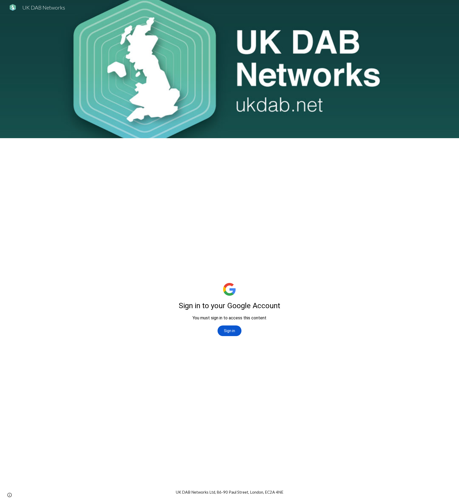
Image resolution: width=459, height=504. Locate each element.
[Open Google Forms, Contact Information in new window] (373, 151)
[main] (229, 492)
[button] (9, 495)
